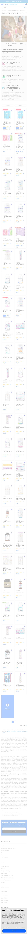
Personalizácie (21, 927)
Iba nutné (5, 927)
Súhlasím (14, 930)
